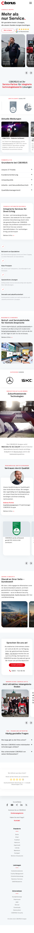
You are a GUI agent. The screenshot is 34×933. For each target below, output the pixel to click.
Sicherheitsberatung (17, 876)
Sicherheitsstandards (8, 331)
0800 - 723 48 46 (11, 653)
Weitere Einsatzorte (17, 856)
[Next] (31, 72)
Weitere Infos (7, 235)
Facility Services (20, 595)
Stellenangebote (17, 813)
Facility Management (17, 873)
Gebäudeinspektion (7, 143)
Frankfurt (17, 840)
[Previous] (26, 72)
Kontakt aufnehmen (17, 665)
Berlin (17, 834)
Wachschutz (18, 452)
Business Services (17, 879)
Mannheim (17, 850)
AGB (17, 902)
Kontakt (17, 820)
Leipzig (17, 848)
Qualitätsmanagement (10, 505)
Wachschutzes (16, 141)
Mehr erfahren (8, 30)
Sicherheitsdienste (17, 871)
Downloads (17, 907)
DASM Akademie (17, 881)
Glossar (17, 904)
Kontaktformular (17, 896)
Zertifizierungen (24, 492)
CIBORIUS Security (17, 912)
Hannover (17, 842)
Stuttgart (17, 853)
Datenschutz (17, 910)
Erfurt (17, 837)
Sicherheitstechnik (7, 595)
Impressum (17, 899)
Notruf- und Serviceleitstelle (21, 326)
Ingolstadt (17, 845)
